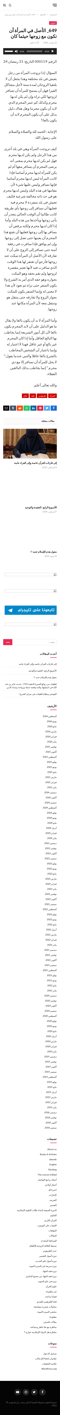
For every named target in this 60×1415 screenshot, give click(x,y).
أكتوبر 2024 (51, 797)
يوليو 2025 (52, 762)
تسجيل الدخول (50, 1353)
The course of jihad (47, 1174)
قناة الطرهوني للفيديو (47, 1301)
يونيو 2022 (52, 919)
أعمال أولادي (51, 1184)
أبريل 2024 (51, 828)
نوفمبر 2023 (51, 848)
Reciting (52, 1169)
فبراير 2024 (51, 833)
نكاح (25, 395)
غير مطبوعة (51, 1291)
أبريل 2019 (51, 1092)
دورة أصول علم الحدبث (46, 1261)
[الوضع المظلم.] (10, 5)
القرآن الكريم (50, 1220)
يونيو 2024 (52, 817)
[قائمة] (55, 5)
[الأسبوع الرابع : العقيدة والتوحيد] (30, 488)
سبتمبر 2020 (51, 1010)
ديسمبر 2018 (50, 1112)
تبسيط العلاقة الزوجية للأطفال (43, 1245)
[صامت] (16, 51)
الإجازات (53, 1195)
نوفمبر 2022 (51, 894)
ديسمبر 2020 (50, 995)
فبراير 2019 (51, 1102)
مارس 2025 (51, 777)
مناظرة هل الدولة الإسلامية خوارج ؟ (40, 1332)
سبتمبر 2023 (51, 858)
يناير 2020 (52, 1051)
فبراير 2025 (51, 782)
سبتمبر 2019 (51, 1071)
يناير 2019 (52, 1107)
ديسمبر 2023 (50, 843)
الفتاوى (53, 23)
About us (52, 1149)
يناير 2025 (52, 787)
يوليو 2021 (52, 975)
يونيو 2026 (52, 721)
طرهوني (42, 395)
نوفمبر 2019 (51, 1061)
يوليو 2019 (52, 1082)
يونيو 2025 (52, 767)
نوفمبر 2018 (51, 1117)
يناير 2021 (52, 990)
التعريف (53, 1200)
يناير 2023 (52, 889)
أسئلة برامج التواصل (47, 1179)
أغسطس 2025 (50, 756)
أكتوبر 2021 (51, 960)
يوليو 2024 (52, 812)
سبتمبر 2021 (51, 965)
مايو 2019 (52, 1087)
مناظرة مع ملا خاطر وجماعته (43, 1327)
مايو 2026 (52, 726)
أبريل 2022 (51, 929)
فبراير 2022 (51, 939)
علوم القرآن (51, 1286)
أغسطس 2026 (50, 716)
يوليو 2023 (52, 863)
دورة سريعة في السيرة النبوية (43, 1266)
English (53, 1164)
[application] (30, 51)
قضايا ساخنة (51, 1296)
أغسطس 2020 (50, 1016)
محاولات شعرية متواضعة (45, 1306)
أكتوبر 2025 (51, 751)
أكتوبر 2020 (51, 1005)
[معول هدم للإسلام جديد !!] (30, 532)
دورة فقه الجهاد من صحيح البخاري (41, 1276)
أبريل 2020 (51, 1036)
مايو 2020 (52, 1031)
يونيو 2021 (52, 980)
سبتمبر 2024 (51, 802)
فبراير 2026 (51, 736)
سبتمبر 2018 (51, 1127)
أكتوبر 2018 (51, 1122)
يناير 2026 (52, 741)
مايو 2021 (52, 985)
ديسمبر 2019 (50, 1056)
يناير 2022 (52, 944)
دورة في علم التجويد (47, 1281)
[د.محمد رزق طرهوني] (31, 5)
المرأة (52, 395)
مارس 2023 (51, 878)
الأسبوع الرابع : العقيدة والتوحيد (41, 507)
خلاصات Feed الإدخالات (46, 1358)
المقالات (53, 1235)
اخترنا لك (52, 1189)
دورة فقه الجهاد (50, 1271)
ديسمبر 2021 (50, 949)
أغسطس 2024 (50, 807)
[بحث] (5, 5)
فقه (32, 395)
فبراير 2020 (51, 1046)
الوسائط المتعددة (49, 1240)
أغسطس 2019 (50, 1076)
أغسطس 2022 (50, 909)
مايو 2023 (52, 873)
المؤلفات (52, 1230)
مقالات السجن (50, 1322)
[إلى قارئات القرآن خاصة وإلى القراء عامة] (30, 444)
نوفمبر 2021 (51, 955)
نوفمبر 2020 (51, 1000)
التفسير (53, 1205)
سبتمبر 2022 (51, 904)
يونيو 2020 (52, 1026)
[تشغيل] (52, 51)
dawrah (53, 1159)
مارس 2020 (51, 1041)
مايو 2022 (52, 924)
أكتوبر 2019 (51, 1066)
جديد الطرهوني (50, 1250)
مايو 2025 (52, 772)
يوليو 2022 (52, 914)
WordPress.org (49, 1368)
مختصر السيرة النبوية (47, 1311)
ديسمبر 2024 (50, 792)
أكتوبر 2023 (51, 853)
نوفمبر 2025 (51, 746)
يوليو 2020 (52, 1021)
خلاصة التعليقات (49, 1363)
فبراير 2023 (51, 883)
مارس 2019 (51, 1097)
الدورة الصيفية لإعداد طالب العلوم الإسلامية (37, 1210)
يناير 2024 (52, 838)
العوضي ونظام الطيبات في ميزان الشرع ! (38, 694)
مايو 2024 (52, 822)
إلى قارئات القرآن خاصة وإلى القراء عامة (35, 462)
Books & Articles (48, 1154)
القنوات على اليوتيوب (47, 1225)
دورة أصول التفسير (48, 1256)
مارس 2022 (51, 934)
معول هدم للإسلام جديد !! (43, 551)
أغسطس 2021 (50, 970)
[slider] (9, 51)
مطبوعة (53, 1316)
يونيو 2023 (52, 868)
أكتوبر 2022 (51, 899)
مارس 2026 (51, 731)
